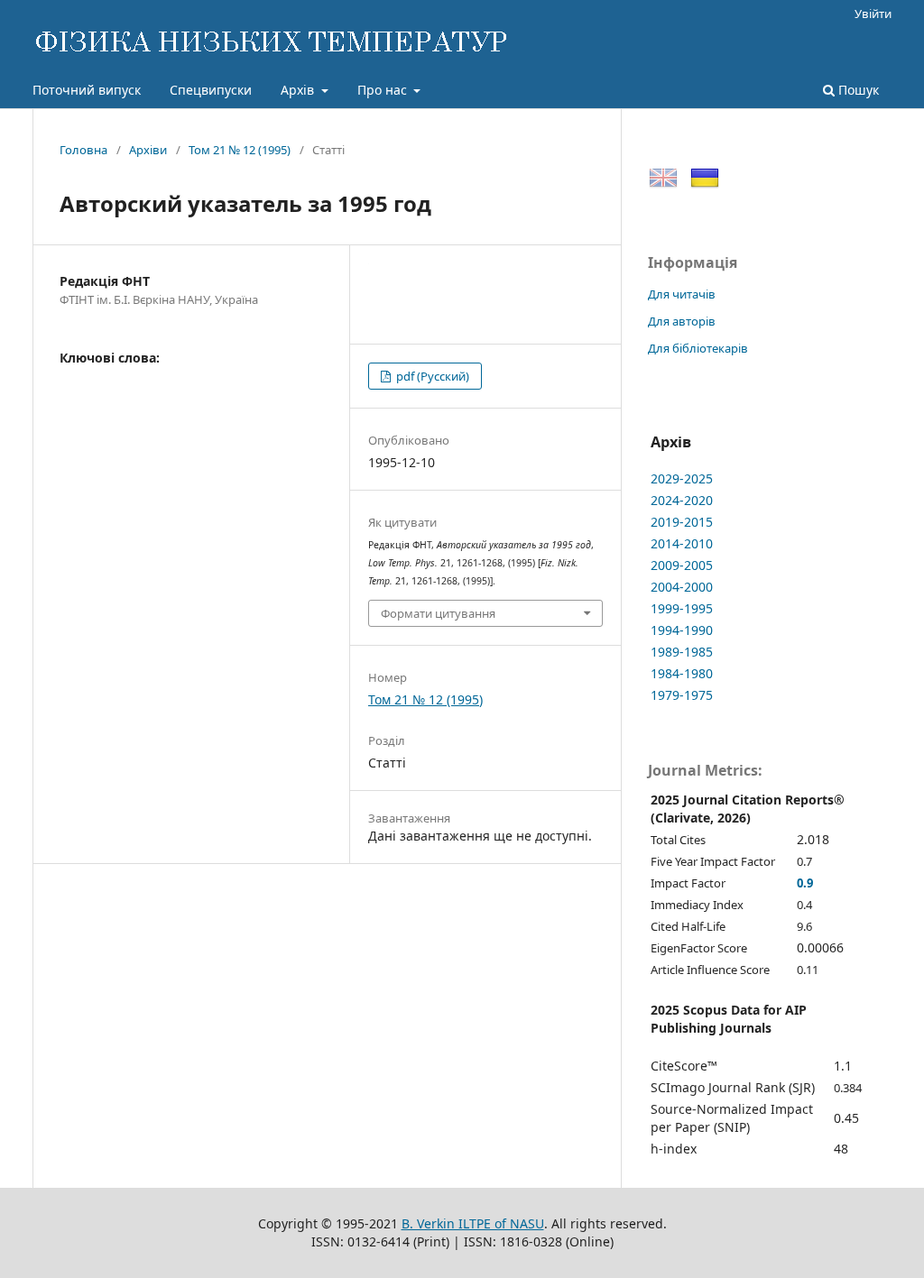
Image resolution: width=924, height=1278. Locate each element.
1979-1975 (682, 694)
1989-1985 (682, 651)
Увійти (873, 13)
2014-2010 (682, 543)
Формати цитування (438, 613)
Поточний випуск (86, 89)
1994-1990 (682, 630)
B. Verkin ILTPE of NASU (473, 1223)
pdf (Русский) (431, 376)
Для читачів (682, 294)
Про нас (384, 89)
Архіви (148, 150)
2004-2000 (682, 586)
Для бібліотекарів (698, 348)
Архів (299, 89)
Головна (83, 150)
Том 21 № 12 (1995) (240, 150)
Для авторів (682, 321)
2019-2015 (682, 521)
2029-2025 (682, 478)
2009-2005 (682, 565)
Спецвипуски (211, 89)
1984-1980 (682, 673)
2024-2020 (682, 500)
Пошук (857, 89)
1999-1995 (682, 608)
